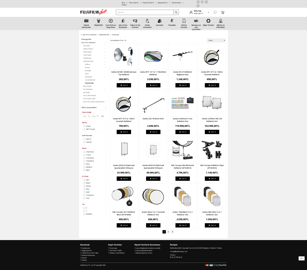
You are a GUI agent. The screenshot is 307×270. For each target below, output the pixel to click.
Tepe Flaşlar (87, 55)
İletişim (124, 5)
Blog (123, 3)
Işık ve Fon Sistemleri (90, 35)
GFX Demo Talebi (116, 251)
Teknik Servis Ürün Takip (90, 253)
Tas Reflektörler (90, 80)
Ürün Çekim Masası (89, 95)
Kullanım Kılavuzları (88, 255)
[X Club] (198, 5)
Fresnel (87, 67)
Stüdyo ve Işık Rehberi (117, 253)
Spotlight (88, 71)
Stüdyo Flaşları (88, 49)
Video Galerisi (133, 3)
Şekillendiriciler (104, 35)
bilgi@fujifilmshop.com (179, 251)
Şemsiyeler (88, 77)
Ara (102, 116)
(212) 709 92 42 (177, 257)
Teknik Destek (176, 3)
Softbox (87, 64)
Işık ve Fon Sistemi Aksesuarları (93, 102)
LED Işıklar (86, 46)
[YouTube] (206, 2)
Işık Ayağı (86, 92)
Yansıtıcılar (89, 83)
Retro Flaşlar (87, 86)
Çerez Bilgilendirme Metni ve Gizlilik (148, 248)
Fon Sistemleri (88, 89)
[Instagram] (202, 2)
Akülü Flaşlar (87, 52)
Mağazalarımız (163, 3)
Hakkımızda (86, 248)
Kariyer (84, 258)
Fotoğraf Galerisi (148, 3)
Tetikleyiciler (87, 58)
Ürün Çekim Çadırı (89, 99)
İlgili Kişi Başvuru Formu (144, 253)
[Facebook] (198, 2)
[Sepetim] (222, 12)
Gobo (87, 74)
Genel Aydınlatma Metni (144, 251)
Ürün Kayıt (113, 248)
